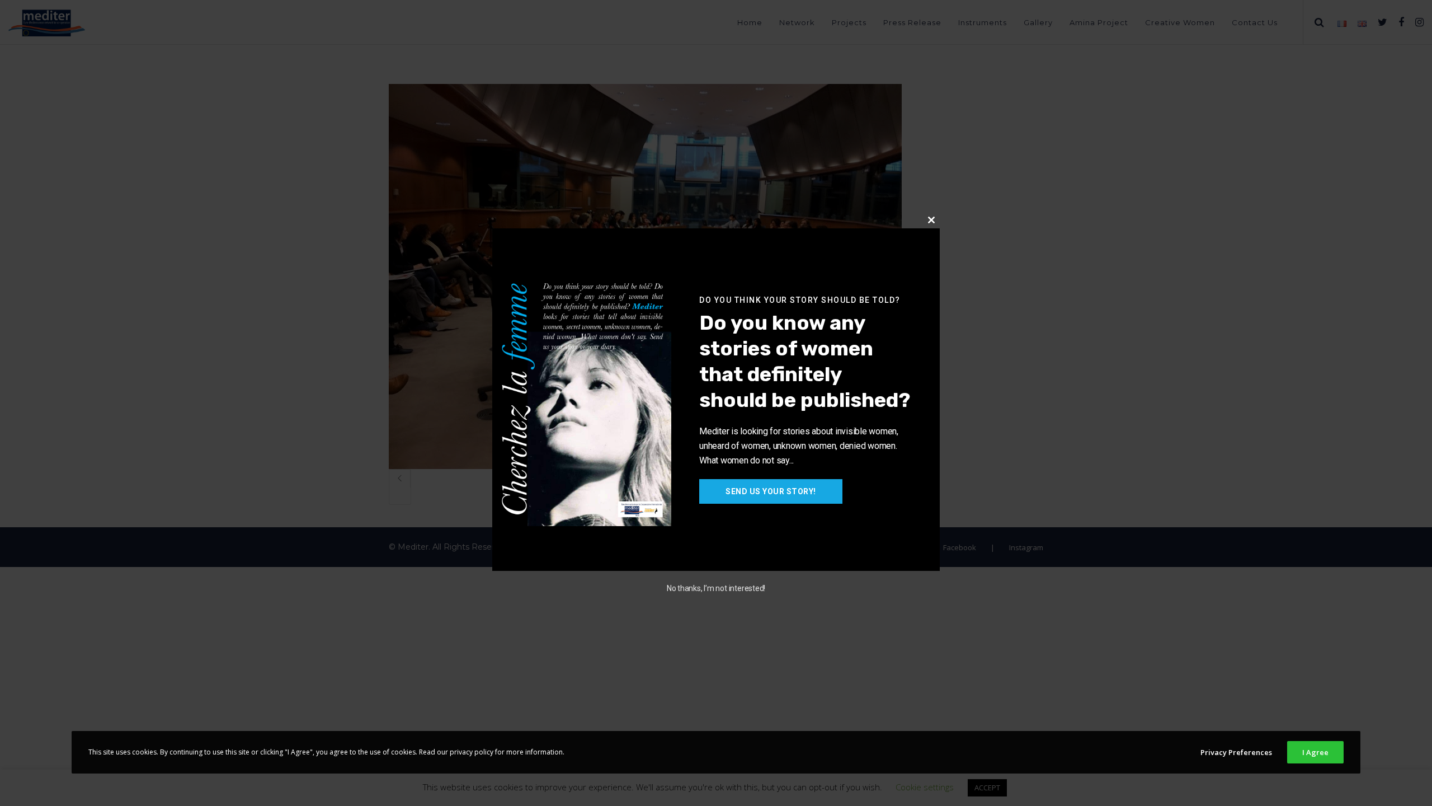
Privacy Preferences (1236, 752)
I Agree (1315, 752)
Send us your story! (771, 491)
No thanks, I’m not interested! (716, 588)
